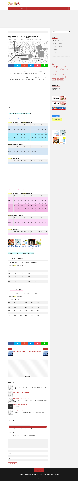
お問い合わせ (64, 8)
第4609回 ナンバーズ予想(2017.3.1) (20, 404)
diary (58, 66)
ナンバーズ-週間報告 (58, 46)
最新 (29, 39)
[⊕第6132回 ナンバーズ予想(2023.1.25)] (10, 400)
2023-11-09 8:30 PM (12, 426)
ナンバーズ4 (24, 39)
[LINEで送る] (44, 65)
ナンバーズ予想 (35, 39)
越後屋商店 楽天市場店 (56, 88)
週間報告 (23, 8)
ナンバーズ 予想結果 (58, 43)
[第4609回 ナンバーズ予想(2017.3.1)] (10, 406)
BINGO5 (54, 66)
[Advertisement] (39, 19)
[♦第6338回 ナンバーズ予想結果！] (45, 353)
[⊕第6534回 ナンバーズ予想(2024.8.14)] (10, 387)
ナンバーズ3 (20, 39)
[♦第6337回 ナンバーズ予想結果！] (10, 353)
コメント (9, 437)
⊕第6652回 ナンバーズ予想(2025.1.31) (21, 392)
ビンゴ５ (55, 55)
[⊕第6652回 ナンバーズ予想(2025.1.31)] (10, 394)
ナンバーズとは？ (46, 8)
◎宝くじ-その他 (56, 52)
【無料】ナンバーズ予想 (12, 39)
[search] (69, 32)
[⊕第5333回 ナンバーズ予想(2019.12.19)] (10, 412)
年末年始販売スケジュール (57, 76)
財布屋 (53, 90)
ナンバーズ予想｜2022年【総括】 (34, 8)
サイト (9, 458)
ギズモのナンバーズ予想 (57, 69)
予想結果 (16, 8)
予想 (27, 39)
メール (9, 453)
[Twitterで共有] (17, 65)
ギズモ (40, 39)
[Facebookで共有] (11, 65)
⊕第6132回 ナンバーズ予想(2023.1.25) (21, 398)
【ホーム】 (21, 474)
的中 (58, 79)
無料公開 (31, 39)
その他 (55, 49)
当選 (64, 76)
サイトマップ (28, 474)
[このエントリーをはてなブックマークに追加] (31, 65)
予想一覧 (11, 8)
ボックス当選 (55, 74)
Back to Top (39, 470)
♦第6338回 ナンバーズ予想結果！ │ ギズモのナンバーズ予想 (19, 425)
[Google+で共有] (24, 65)
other (61, 66)
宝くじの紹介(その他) (55, 8)
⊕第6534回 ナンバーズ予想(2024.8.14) (21, 385)
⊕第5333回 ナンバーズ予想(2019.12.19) (21, 410)
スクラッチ (54, 89)
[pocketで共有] (37, 65)
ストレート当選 (65, 69)
